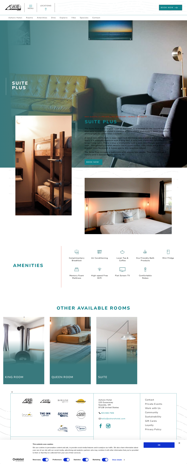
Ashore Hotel (15, 18)
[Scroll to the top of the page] (12, 392)
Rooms (29, 18)
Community (151, 412)
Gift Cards (151, 420)
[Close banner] (179, 443)
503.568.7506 (107, 413)
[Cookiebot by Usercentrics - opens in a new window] (18, 459)
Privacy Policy (153, 429)
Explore (64, 18)
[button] (46, 7)
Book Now (92, 162)
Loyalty (149, 425)
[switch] (66, 459)
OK (159, 445)
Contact (96, 18)
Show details (117, 460)
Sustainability (153, 416)
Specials (84, 18)
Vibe (73, 18)
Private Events (153, 403)
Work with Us (153, 408)
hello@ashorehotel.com (113, 418)
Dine (53, 18)
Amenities (42, 18)
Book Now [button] (167, 7)
